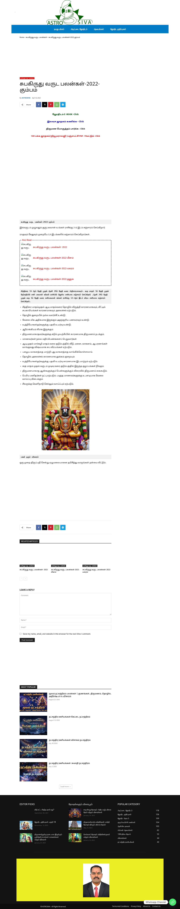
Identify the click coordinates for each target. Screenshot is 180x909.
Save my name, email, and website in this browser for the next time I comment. (57, 634)
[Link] (172, 902)
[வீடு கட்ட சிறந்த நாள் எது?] (26, 812)
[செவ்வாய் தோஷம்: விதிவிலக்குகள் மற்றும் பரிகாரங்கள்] (75, 837)
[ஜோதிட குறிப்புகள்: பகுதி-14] (26, 825)
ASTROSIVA (26, 98)
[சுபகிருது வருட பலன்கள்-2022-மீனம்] (65, 557)
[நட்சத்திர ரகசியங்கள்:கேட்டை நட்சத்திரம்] (33, 725)
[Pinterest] (50, 104)
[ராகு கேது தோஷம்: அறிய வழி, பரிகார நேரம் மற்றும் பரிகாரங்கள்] (75, 812)
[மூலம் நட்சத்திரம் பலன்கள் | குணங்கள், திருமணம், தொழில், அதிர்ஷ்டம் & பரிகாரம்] (33, 702)
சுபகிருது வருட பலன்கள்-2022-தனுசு (53, 279)
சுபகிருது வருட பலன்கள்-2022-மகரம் (53, 268)
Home (22, 37)
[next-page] (25, 578)
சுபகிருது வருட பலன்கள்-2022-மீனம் (53, 258)
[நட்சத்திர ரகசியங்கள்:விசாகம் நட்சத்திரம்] (33, 748)
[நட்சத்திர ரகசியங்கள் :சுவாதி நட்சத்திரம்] (33, 771)
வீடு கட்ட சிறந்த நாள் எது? (44, 810)
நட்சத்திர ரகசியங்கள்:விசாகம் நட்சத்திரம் (70, 740)
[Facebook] (38, 104)
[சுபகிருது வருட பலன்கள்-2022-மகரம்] (96, 557)
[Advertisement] (65, 58)
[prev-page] (21, 578)
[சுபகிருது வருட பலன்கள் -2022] (34, 557)
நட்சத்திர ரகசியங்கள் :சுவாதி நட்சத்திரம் (69, 763)
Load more (64, 786)
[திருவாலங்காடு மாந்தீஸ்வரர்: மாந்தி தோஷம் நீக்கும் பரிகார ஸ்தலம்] (75, 825)
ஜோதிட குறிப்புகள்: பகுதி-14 (45, 822)
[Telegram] (62, 104)
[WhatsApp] (56, 104)
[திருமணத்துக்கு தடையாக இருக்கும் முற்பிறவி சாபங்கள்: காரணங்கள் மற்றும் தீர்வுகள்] (26, 837)
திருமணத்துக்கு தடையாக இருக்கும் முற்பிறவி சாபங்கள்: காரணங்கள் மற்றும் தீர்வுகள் (48, 837)
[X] (44, 104)
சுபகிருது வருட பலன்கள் (36, 37)
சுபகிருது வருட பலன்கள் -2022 (50, 247)
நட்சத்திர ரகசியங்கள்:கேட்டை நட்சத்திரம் (69, 717)
